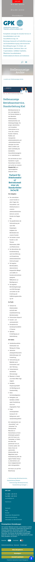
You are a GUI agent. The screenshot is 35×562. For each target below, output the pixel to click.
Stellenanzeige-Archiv (17, 93)
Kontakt (7, 513)
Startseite (7, 508)
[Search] (21, 62)
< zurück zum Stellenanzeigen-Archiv (13, 79)
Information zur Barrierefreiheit (13, 519)
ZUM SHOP (17, 1)
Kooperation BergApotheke (12, 515)
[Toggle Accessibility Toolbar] (31, 558)
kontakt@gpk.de (9, 498)
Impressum (8, 502)
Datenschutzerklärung (11, 517)
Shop (6, 510)
